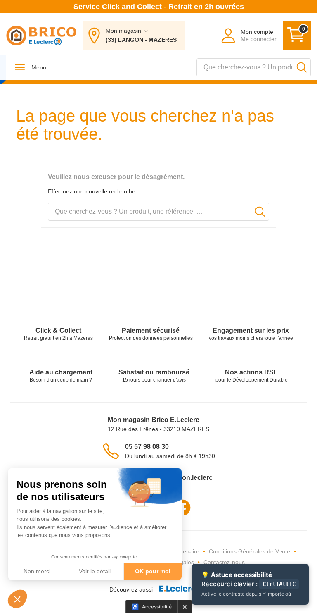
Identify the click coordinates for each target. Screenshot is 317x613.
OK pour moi (152, 571)
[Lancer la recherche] (301, 67)
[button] (17, 599)
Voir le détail (95, 571)
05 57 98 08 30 (147, 446)
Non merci (37, 571)
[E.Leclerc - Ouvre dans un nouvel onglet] (180, 589)
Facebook (182, 507)
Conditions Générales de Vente (249, 551)
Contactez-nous (224, 562)
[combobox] (253, 67)
